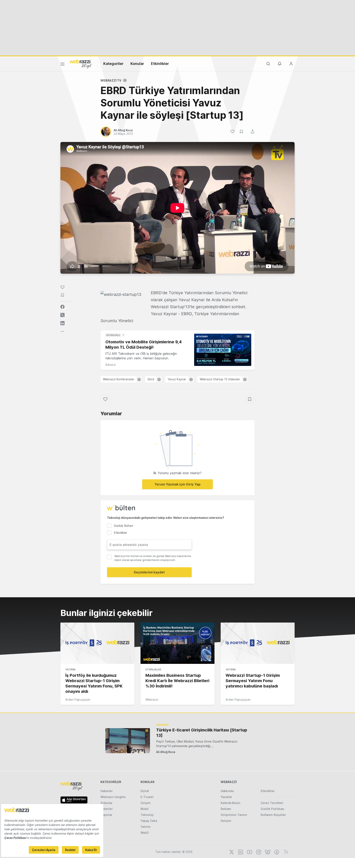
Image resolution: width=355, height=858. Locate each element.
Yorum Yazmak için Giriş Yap (177, 484)
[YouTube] (249, 851)
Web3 (145, 832)
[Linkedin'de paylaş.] (62, 323)
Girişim (146, 803)
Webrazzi (151, 699)
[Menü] (62, 65)
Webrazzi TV (110, 80)
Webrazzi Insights (113, 797)
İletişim (226, 820)
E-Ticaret (147, 797)
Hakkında (227, 791)
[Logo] (80, 63)
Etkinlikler (160, 63)
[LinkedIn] (240, 851)
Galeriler (106, 809)
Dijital (145, 791)
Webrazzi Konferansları (118, 379)
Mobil (145, 809)
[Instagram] (258, 851)
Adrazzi (110, 364)
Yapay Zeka (149, 820)
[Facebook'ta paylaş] (62, 307)
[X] (231, 851)
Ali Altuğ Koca (165, 752)
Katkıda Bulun (230, 803)
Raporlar (106, 814)
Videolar (106, 803)
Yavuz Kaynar (177, 379)
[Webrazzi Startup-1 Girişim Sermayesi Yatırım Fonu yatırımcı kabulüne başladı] (258, 643)
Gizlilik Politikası (272, 809)
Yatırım (70, 669)
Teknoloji (147, 814)
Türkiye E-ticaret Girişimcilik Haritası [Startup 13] (201, 733)
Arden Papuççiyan (77, 699)
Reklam (226, 809)
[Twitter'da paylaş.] (62, 315)
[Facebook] (276, 851)
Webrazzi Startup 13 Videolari (220, 379)
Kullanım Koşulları (273, 814)
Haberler (106, 791)
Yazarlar (226, 797)
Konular (137, 63)
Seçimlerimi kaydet (149, 572)
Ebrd (151, 379)
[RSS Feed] (285, 851)
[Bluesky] (267, 851)
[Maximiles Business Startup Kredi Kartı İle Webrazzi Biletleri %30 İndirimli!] (177, 643)
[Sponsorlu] (222, 350)
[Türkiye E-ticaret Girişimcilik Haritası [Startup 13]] (127, 740)
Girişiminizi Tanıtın (234, 814)
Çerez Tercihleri (272, 803)
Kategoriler (113, 63)
